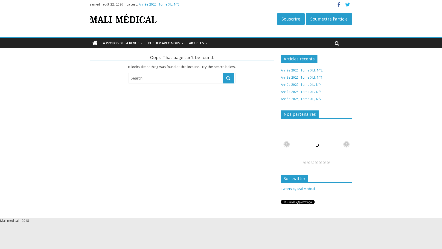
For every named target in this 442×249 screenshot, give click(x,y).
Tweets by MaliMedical (298, 189)
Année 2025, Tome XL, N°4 (301, 84)
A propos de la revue (121, 43)
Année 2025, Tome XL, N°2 (301, 99)
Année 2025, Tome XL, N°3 (159, 4)
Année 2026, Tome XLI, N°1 (302, 77)
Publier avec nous (164, 43)
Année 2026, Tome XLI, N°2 (302, 70)
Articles (196, 43)
